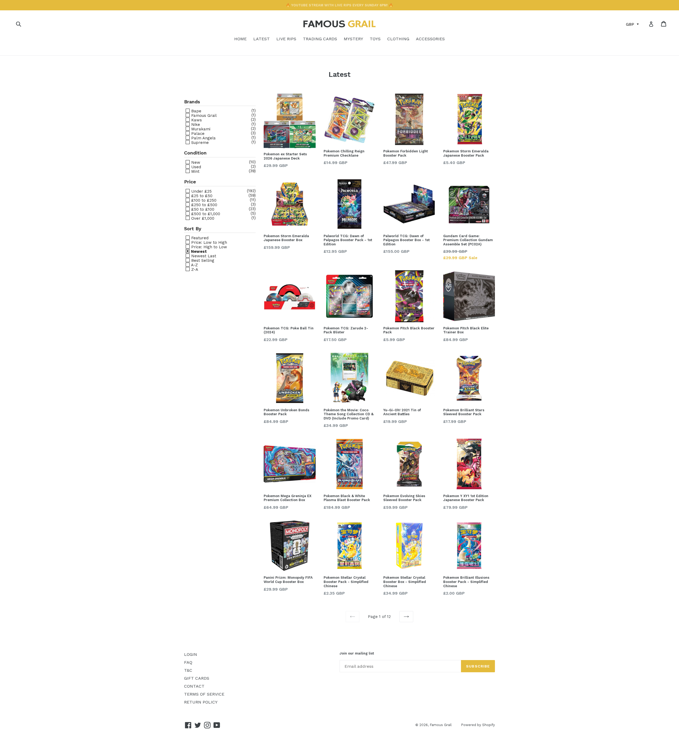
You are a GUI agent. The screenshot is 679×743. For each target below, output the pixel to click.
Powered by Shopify (478, 725)
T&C (188, 670)
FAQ (188, 662)
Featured (199, 238)
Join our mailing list (357, 653)
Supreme (199, 142)
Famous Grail (203, 115)
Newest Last (203, 256)
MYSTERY (353, 38)
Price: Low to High (208, 242)
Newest (198, 251)
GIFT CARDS (196, 678)
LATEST (261, 38)
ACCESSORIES (430, 38)
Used (195, 167)
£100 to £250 (203, 200)
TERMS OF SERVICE (204, 694)
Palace (197, 133)
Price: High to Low (208, 247)
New (195, 162)
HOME (240, 38)
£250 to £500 (203, 204)
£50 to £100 (202, 209)
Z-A (194, 269)
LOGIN (190, 654)
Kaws (196, 120)
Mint (194, 171)
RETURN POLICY (200, 702)
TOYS (375, 38)
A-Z (194, 265)
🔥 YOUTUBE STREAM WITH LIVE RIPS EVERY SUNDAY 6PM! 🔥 (339, 5)
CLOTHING (398, 38)
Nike (195, 124)
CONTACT (194, 686)
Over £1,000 (202, 218)
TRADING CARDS (320, 38)
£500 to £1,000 (205, 213)
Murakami (200, 129)
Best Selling (202, 260)
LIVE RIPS (286, 38)
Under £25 (201, 191)
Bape (195, 111)
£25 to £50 (201, 195)
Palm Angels (203, 138)
